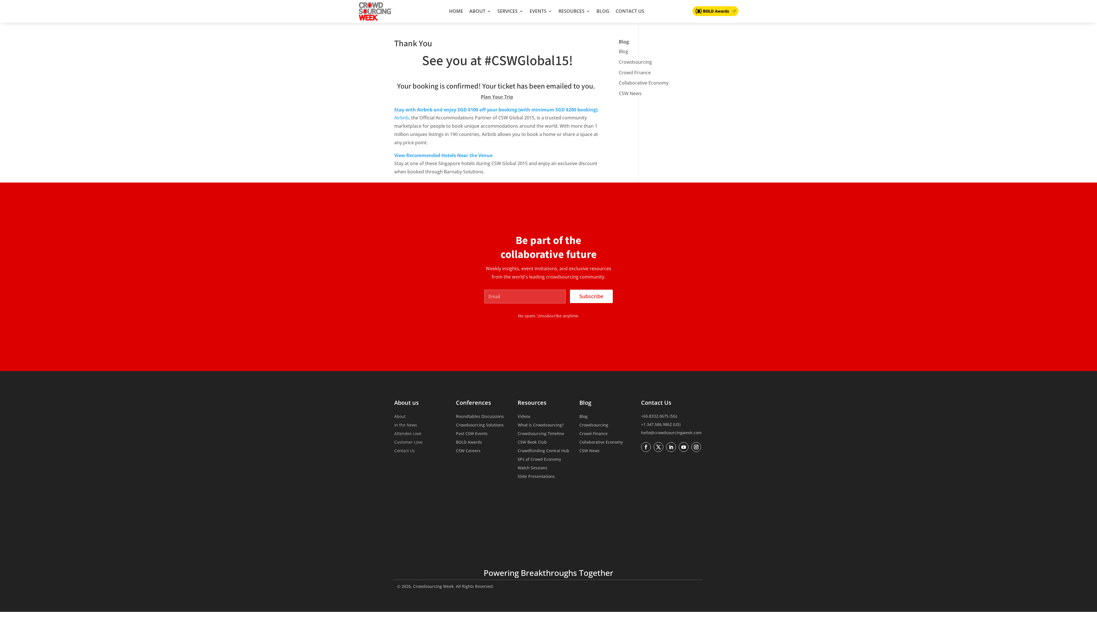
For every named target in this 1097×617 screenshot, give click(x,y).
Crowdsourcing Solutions (480, 425)
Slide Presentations (536, 476)
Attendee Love (407, 434)
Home (456, 11)
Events (538, 11)
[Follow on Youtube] (683, 447)
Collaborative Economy (643, 83)
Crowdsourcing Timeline (541, 434)
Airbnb (401, 118)
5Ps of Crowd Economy (539, 459)
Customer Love (408, 442)
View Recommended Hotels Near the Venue (443, 155)
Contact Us (630, 11)
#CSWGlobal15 (527, 61)
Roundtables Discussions (480, 416)
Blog (602, 11)
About (477, 11)
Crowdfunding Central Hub (543, 451)
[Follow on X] (658, 447)
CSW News (630, 93)
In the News (405, 425)
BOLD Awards (469, 442)
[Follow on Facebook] (646, 447)
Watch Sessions (532, 468)
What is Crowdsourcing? (541, 425)
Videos (524, 416)
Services (507, 11)
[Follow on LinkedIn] (671, 447)
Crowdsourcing (635, 62)
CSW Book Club (532, 442)
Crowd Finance (635, 72)
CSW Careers (468, 451)
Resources (571, 11)
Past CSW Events (472, 434)
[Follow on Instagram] (696, 447)
